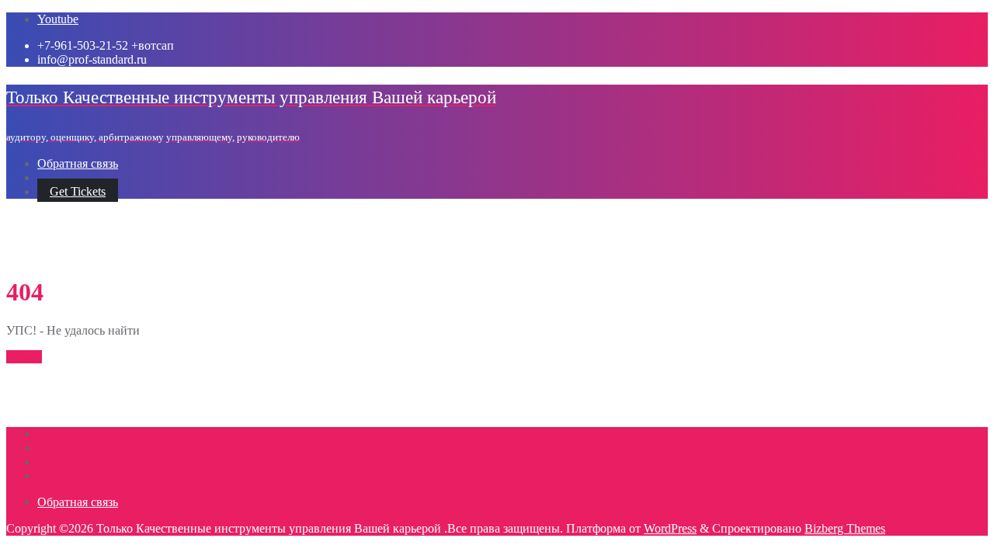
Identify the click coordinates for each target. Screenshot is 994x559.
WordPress (670, 528)
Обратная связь (77, 502)
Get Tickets (78, 191)
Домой (24, 356)
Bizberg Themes (845, 528)
